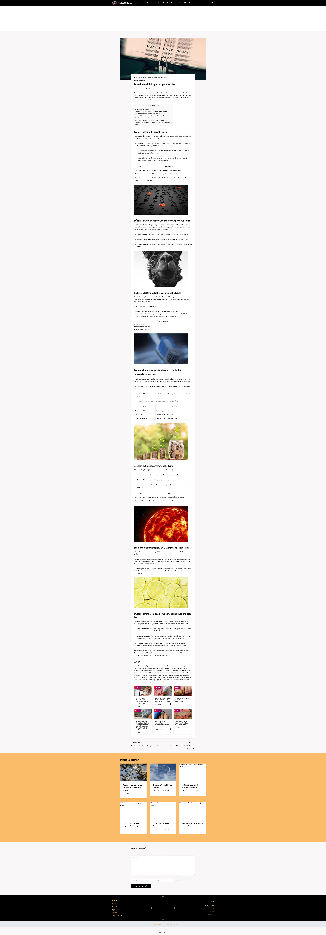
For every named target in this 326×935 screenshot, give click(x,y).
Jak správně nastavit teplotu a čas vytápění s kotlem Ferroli (151, 120)
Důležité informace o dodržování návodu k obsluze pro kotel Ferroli (153, 122)
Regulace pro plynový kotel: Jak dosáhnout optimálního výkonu (132, 787)
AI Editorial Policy (163, 932)
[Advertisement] (163, 18)
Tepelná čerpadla (117, 915)
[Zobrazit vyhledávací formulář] (212, 2)
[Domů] (134, 77)
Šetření (114, 912)
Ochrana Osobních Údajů (170, 924)
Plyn (135, 80)
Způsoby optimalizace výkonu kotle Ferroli (146, 118)
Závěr (136, 124)
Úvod (135, 3)
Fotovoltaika (116, 907)
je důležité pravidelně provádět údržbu (162, 379)
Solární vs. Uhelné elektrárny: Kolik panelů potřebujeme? (182, 745)
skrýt (157, 105)
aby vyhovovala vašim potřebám (173, 178)
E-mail (156, 880)
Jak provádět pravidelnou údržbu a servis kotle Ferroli (149, 116)
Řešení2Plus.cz (139, 88)
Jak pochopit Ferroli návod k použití (144, 109)
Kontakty (192, 3)
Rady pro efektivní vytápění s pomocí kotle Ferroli (148, 113)
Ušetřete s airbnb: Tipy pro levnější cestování (144, 744)
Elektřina (115, 904)
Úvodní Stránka (209, 905)
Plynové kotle (141, 80)
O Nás (186, 3)
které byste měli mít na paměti (159, 229)
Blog (212, 908)
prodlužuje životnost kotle (160, 160)
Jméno (134, 880)
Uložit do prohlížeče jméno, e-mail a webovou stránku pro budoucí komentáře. (185, 878)
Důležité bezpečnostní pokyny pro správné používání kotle (151, 111)
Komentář (135, 857)
